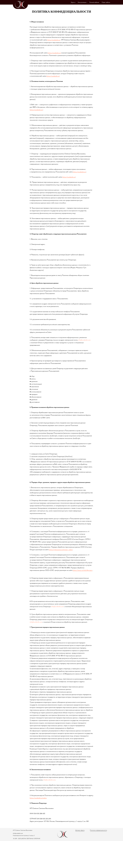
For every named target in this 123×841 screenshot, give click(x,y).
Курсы (73, 2)
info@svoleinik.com (84, 340)
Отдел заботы (106, 2)
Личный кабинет (94, 2)
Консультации (82, 2)
